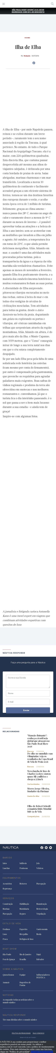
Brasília (23, 959)
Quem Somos (8, 974)
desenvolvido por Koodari (28, 1037)
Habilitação (24, 904)
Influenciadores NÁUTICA (43, 976)
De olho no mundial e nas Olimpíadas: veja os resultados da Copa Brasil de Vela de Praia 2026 (40, 757)
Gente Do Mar (33, 796)
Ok (32, 1052)
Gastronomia (41, 929)
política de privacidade (21, 1033)
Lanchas (6, 868)
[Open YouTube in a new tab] (33, 63)
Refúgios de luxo (26, 939)
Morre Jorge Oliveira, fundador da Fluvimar (38, 790)
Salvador (40, 959)
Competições (33, 816)
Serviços (8, 898)
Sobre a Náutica (13, 969)
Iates (5, 863)
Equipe (23, 974)
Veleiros (39, 868)
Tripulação (41, 913)
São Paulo (7, 954)
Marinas (6, 909)
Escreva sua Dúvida (17, 678)
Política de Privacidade (43, 1052)
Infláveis (23, 863)
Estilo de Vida (12, 923)
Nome (10, 693)
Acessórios (7, 883)
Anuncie (6, 982)
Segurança (7, 888)
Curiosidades (33, 784)
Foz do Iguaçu (9, 959)
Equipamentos (12, 878)
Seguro (23, 913)
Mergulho (24, 934)
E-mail (10, 702)
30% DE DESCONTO (35, 12)
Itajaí (38, 954)
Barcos (30, 751)
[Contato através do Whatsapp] (38, 849)
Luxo (5, 934)
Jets (38, 863)
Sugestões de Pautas (25, 983)
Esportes (23, 929)
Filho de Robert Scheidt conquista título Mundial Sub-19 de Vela (39, 809)
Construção (8, 904)
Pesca (5, 939)
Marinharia (24, 909)
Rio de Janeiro (25, 954)
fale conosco (38, 1033)
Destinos (6, 929)
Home (27, 38)
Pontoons (24, 868)
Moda (38, 934)
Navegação (41, 883)
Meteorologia (42, 909)
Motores (23, 883)
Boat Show (10, 949)
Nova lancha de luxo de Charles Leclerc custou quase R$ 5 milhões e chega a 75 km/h (39, 775)
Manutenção (41, 904)
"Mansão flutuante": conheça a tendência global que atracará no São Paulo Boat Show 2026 (38, 741)
